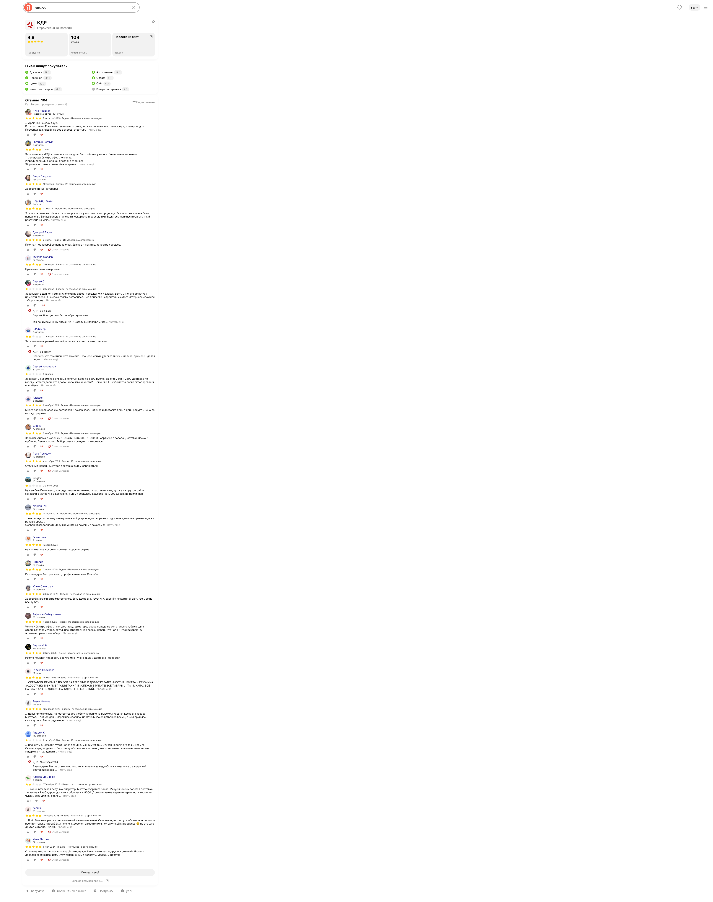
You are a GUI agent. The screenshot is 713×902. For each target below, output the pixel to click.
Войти (694, 7)
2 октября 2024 (51, 740)
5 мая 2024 (49, 846)
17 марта (48, 208)
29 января (48, 264)
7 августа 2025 (51, 118)
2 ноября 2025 (51, 433)
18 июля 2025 (50, 513)
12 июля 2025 (50, 544)
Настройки (106, 891)
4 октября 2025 (51, 461)
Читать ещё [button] (86, 164)
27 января (48, 336)
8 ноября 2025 (51, 405)
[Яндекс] (28, 7)
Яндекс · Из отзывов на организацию (82, 118)
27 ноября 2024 (51, 784)
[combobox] (80, 7)
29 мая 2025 (49, 653)
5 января (48, 374)
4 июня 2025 (50, 621)
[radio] (27, 135)
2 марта (47, 240)
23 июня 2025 (50, 594)
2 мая (46, 149)
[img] (33, 118)
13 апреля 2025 (51, 709)
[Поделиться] (153, 21)
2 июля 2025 (50, 569)
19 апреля (48, 184)
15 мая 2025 (49, 677)
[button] (144, 102)
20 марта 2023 (51, 815)
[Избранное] (679, 7)
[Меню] (705, 7)
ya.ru (129, 891)
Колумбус (37, 891)
